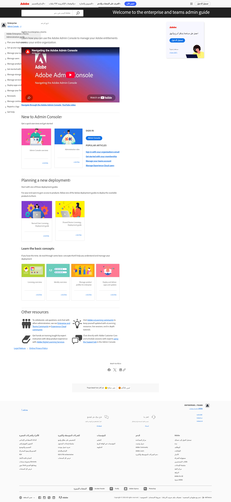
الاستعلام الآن (99, 426)
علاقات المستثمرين (181, 462)
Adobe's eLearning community (100, 320)
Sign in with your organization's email (102, 152)
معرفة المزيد (45, 163)
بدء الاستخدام (200, 418)
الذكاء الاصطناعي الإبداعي (27, 440)
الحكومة (99, 447)
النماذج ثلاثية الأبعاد (25, 458)
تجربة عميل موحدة (64, 447)
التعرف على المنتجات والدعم (108, 4)
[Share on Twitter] (114, 371)
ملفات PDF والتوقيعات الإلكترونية (61, 4)
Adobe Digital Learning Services (50, 342)
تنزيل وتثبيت (140, 444)
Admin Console (94, 138)
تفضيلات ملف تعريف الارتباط (171, 497)
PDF (20, 454)
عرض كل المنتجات (25, 469)
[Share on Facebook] (109, 371)
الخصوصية (143, 497)
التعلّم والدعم (199, 414)
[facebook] (39, 497)
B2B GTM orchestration (65, 454)
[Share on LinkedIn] (120, 371)
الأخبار (177, 454)
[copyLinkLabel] (124, 371)
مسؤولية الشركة (180, 458)
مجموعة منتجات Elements (27, 462)
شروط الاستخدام (154, 497)
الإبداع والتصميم (38, 4)
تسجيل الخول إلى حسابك (183, 440)
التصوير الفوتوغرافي (26, 444)
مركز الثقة (178, 469)
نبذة (176, 444)
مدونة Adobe (179, 480)
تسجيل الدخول (202, 4)
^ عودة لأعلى (24, 410)
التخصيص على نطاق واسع (66, 440)
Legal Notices (20, 348)
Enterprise (12, 23)
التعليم (99, 440)
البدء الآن (147, 426)
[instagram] (44, 497)
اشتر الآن (130, 4)
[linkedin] (53, 497)
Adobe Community (142, 447)
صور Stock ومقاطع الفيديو (27, 465)
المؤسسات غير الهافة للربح (106, 444)
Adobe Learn (140, 451)
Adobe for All (179, 476)
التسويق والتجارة (85, 4)
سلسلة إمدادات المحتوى (66, 444)
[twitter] (49, 497)
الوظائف (177, 447)
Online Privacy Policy (38, 348)
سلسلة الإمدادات (180, 465)
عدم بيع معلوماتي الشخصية (192, 497)
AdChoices (208, 497)
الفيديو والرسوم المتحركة (27, 451)
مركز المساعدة (141, 440)
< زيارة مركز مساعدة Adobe (196, 409)
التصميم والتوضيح (25, 447)
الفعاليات (178, 451)
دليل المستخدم (200, 421)
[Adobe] (24, 3)
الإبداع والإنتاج (62, 451)
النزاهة (177, 473)
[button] (191, 4)
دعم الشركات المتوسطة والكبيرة (147, 454)
